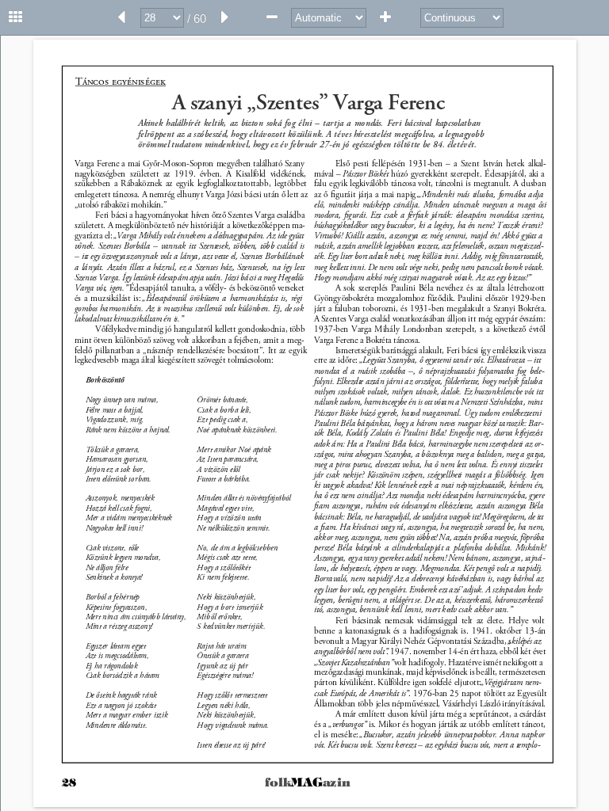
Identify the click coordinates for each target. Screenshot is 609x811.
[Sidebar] (16, 17)
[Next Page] (225, 17)
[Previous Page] (121, 17)
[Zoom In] (385, 17)
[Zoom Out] (272, 17)
